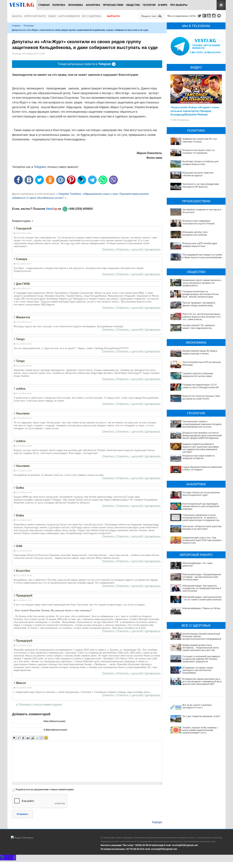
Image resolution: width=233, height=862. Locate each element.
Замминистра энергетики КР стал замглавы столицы (199, 140)
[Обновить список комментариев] (33, 221)
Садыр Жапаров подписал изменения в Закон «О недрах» (202, 468)
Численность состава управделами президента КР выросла (200, 185)
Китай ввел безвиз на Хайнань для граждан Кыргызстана (200, 162)
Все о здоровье (91, 16)
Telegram (219, 16)
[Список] (41, 738)
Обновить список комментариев (40, 704)
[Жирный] (14, 738)
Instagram (214, 16)
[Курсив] (19, 738)
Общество (133, 5)
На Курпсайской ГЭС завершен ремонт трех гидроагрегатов (198, 326)
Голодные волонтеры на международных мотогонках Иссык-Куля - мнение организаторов (200, 294)
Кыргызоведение (69, 16)
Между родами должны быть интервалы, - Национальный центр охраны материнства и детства (200, 648)
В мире (162, 5)
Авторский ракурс (35, 16)
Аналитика (93, 5)
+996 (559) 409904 (80, 208)
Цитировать (153, 249)
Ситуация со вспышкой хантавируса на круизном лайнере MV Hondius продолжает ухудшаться (201, 659)
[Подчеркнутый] (23, 738)
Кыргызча (113, 16)
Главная (44, 5)
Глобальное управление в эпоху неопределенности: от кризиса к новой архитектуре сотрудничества (200, 518)
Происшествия (113, 5)
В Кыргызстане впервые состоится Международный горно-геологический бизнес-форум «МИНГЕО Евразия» (202, 435)
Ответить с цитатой (129, 249)
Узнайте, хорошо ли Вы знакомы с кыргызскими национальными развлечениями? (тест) (200, 730)
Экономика (75, 5)
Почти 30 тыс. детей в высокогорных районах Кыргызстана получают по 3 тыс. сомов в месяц (201, 317)
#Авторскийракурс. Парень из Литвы (201, 608)
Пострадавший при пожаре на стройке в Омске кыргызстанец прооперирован (202, 256)
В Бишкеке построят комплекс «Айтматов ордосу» (198, 174)
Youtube (209, 16)
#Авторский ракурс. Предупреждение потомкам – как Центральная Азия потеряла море (201, 577)
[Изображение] (32, 738)
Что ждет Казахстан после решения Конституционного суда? (201, 493)
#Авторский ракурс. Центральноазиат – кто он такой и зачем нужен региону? (202, 598)
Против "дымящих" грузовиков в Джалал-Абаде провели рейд (198, 304)
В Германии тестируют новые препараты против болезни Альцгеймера (197, 670)
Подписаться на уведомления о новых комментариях (45, 789)
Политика (58, 5)
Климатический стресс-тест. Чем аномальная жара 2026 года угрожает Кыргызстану (202, 540)
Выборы (17, 16)
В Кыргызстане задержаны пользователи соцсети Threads (198, 222)
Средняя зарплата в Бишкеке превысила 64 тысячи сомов (197, 374)
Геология (149, 5)
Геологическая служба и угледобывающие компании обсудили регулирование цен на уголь (202, 424)
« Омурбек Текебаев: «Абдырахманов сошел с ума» (87, 193)
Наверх (157, 822)
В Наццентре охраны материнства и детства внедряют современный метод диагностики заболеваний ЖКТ (202, 682)
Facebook (204, 16)
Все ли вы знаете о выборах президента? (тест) (197, 706)
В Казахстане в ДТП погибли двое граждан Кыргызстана (199, 244)
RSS (221, 5)
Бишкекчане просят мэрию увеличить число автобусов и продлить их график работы (201, 283)
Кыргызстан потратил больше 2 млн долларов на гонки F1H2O (201, 397)
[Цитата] (37, 738)
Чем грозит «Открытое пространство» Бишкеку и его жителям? (202, 527)
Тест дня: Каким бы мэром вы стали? (201, 716)
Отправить (22, 814)
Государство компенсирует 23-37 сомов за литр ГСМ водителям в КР (200, 386)
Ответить (108, 249)
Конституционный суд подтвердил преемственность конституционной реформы (200, 506)
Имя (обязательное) (54, 721)
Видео (52, 16)
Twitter (199, 16)
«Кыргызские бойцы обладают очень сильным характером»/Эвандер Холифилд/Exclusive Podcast (194, 110)
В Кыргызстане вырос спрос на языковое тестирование (198, 151)
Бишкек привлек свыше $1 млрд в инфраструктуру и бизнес (199, 352)
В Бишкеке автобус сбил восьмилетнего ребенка (195, 233)
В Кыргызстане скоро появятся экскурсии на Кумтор (198, 457)
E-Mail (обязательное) (55, 729)
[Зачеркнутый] (28, 738)
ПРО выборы (178, 5)
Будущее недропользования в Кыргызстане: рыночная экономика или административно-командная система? (200, 448)
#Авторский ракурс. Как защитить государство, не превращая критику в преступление (201, 588)
